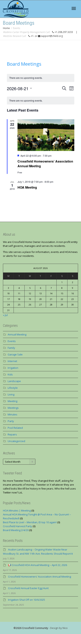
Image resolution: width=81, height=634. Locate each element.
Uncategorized (16, 441)
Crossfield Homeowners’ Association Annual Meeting (39, 576)
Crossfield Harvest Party (17, 526)
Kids (10, 374)
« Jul (5, 315)
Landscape (14, 381)
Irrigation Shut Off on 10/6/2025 (26, 599)
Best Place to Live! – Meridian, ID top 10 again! (30, 522)
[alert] (40, 101)
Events (12, 341)
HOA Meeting (27, 187)
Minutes (12, 414)
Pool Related (15, 428)
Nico (65, 628)
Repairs (12, 434)
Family (11, 348)
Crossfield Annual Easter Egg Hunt (28, 588)
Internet (12, 361)
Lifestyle (13, 388)
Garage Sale (15, 354)
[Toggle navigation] (73, 8)
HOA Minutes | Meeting (17, 510)
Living (11, 394)
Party (11, 421)
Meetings (13, 408)
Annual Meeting (17, 334)
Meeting (12, 401)
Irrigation (13, 368)
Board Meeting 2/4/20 (16, 530)
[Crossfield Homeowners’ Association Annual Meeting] (45, 135)
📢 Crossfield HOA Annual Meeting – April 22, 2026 (37, 565)
